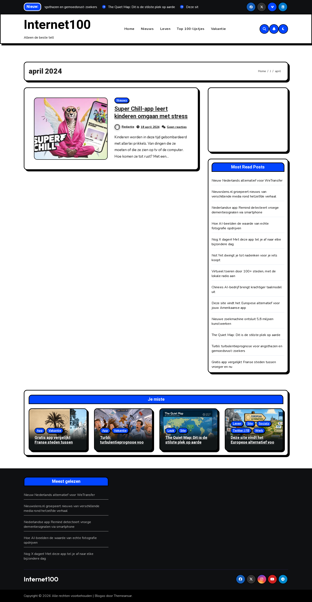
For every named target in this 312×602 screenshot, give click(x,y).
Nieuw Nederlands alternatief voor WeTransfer (247, 180)
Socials (264, 423)
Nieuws (147, 29)
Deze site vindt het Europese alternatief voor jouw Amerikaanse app (246, 305)
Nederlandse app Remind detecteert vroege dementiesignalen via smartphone (245, 210)
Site (183, 430)
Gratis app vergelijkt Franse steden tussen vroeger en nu (54, 442)
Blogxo (100, 596)
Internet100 (57, 24)
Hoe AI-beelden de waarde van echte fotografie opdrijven (240, 226)
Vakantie (218, 29)
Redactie (128, 127)
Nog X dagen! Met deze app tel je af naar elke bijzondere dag (58, 556)
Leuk (170, 430)
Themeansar (123, 596)
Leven (165, 29)
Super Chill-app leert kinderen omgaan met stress (151, 112)
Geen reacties (177, 127)
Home (129, 29)
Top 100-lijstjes (191, 29)
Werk (259, 430)
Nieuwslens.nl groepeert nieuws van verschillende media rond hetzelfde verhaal (244, 194)
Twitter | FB (241, 430)
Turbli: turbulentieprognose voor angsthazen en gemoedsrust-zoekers (122, 444)
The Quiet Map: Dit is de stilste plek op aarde (246, 335)
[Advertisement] (248, 121)
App (40, 430)
